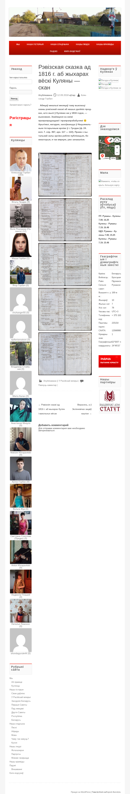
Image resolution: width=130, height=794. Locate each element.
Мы (18, 44)
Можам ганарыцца (20, 758)
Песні (14, 727)
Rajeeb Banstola (113, 792)
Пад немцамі (17, 708)
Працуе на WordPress (80, 792)
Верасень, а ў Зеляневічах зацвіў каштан (82, 409)
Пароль (13, 88)
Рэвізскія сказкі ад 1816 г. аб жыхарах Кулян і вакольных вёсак (51, 409)
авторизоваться (46, 430)
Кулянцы (15, 686)
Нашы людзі (82, 44)
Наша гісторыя (35, 44)
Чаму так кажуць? (20, 739)
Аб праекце (16, 682)
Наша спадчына (60, 44)
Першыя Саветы (19, 705)
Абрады (15, 731)
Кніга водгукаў (72, 51)
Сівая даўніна (18, 693)
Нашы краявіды (105, 44)
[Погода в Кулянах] (108, 80)
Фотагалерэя (17, 750)
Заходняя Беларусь (21, 701)
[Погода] (105, 84)
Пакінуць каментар (47, 385)
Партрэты (16, 754)
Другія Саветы (18, 712)
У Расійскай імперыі (68, 381)
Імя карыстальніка (18, 77)
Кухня (14, 743)
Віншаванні (16, 769)
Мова (13, 735)
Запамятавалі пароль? (20, 105)
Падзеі (53, 51)
